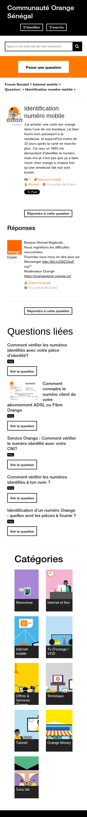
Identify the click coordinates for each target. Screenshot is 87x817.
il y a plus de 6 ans (43, 287)
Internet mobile (49, 179)
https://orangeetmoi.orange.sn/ (47, 276)
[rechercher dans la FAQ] (77, 46)
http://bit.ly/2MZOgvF (58, 262)
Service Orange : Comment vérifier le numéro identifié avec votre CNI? (41, 443)
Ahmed (33, 184)
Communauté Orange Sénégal (40, 11)
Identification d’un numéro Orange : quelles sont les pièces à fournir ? (41, 512)
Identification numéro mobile (44, 112)
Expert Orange (39, 283)
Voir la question (22, 371)
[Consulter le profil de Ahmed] (14, 119)
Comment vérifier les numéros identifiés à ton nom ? (37, 479)
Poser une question (43, 66)
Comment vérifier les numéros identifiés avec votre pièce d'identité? (37, 350)
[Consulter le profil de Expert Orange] (14, 253)
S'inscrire (56, 27)
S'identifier (31, 27)
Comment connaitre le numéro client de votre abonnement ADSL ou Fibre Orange (41, 397)
